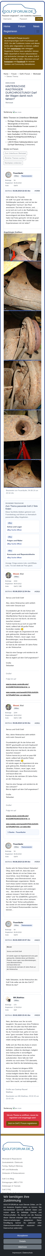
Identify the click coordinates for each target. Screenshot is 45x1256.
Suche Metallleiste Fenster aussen (21, 126)
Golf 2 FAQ (6, 1189)
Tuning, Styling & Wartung (12, 1166)
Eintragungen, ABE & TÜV (12, 1182)
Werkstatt (37, 74)
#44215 (37, 940)
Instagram (8, 62)
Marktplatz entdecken (13, 163)
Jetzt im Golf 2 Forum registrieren (22, 1123)
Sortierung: (8, 112)
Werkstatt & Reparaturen (12, 1159)
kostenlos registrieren (32, 16)
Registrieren (10, 31)
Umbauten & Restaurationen (13, 1173)
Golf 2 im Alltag (8, 1179)
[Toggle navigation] (37, 31)
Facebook (21, 62)
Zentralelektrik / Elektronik (12, 1162)
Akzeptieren (22, 1236)
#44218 (37, 1015)
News (36, 26)
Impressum (16, 1253)
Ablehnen (22, 1247)
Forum (21, 26)
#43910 (37, 592)
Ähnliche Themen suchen (15, 158)
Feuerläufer (21, 832)
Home (7, 26)
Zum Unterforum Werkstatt (15, 153)
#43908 (37, 191)
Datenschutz (28, 1253)
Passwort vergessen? (10, 16)
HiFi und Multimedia (10, 1170)
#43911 (37, 723)
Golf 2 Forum (25, 74)
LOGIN (39, 19)
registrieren (16, 49)
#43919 (37, 862)
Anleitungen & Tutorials (11, 1186)
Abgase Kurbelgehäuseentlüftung (21, 137)
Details (22, 1241)
